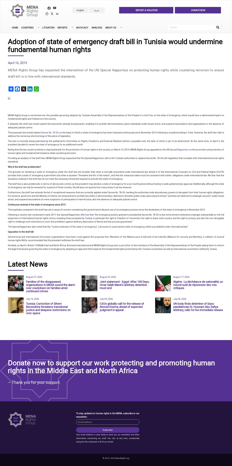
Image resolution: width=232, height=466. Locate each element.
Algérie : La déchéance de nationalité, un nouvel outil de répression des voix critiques (198, 285)
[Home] (25, 11)
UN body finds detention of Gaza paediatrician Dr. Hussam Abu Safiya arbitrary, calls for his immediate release (198, 307)
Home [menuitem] (15, 27)
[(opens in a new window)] (49, 8)
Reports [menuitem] (61, 28)
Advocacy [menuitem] (82, 27)
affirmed (84, 214)
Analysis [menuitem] (97, 27)
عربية (96, 10)
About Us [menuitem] (110, 28)
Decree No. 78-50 (49, 132)
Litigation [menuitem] (48, 27)
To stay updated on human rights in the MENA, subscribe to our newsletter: (108, 415)
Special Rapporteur (179, 149)
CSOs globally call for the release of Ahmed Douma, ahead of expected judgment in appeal (122, 307)
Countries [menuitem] (27, 28)
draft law (148, 115)
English (80, 10)
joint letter (125, 245)
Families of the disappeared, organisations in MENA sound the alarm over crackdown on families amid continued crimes (50, 286)
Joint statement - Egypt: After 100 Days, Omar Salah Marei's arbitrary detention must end (124, 285)
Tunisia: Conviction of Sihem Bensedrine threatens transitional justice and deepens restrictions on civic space (48, 308)
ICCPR (220, 172)
